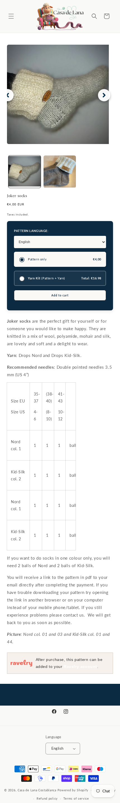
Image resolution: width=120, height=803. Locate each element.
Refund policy (47, 798)
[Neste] (104, 95)
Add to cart (60, 295)
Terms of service (76, 798)
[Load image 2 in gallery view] (60, 171)
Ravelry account (80, 666)
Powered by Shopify (73, 790)
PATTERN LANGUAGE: (31, 230)
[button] (11, 16)
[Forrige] (7, 95)
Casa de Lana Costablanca (37, 790)
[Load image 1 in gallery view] (24, 171)
